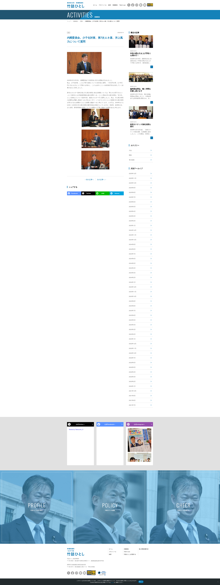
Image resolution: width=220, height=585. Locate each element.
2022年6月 (132, 362)
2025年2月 (132, 221)
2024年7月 (132, 254)
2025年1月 (132, 225)
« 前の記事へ (89, 179)
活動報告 (115, 5)
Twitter (88, 193)
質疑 (69, 32)
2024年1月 (132, 282)
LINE (102, 193)
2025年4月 (132, 211)
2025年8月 (132, 192)
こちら (112, 582)
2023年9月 (132, 301)
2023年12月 (132, 287)
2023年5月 (132, 320)
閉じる (141, 581)
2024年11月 (132, 235)
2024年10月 (132, 240)
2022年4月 (132, 372)
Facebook (74, 193)
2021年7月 (132, 405)
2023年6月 (132, 315)
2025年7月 (132, 197)
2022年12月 (132, 344)
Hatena (117, 193)
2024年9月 (132, 244)
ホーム (95, 5)
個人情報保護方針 (144, 549)
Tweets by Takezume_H (76, 429)
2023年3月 (132, 329)
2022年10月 (132, 353)
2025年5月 (132, 207)
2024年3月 (132, 273)
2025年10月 (132, 183)
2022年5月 (132, 367)
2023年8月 (132, 306)
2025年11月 (132, 178)
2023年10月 (132, 296)
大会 (130, 150)
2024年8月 (132, 249)
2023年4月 (132, 325)
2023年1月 (132, 339)
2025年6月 (132, 202)
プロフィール (102, 5)
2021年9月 (132, 396)
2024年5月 (132, 263)
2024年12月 (132, 230)
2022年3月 (132, 377)
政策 (109, 5)
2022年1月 (132, 386)
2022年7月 (132, 358)
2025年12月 (132, 173)
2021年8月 (132, 400)
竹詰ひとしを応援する (130, 554)
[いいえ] (218, 582)
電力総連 (131, 160)
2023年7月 (132, 310)
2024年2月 (132, 277)
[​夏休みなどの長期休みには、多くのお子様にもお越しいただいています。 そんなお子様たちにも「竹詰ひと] (139, 440)
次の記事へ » (101, 179)
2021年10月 (132, 391)
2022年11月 (132, 348)
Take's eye (122, 5)
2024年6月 (132, 259)
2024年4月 (132, 268)
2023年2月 (132, 334)
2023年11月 (132, 292)
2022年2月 (132, 381)
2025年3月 (132, 216)
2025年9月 (132, 188)
